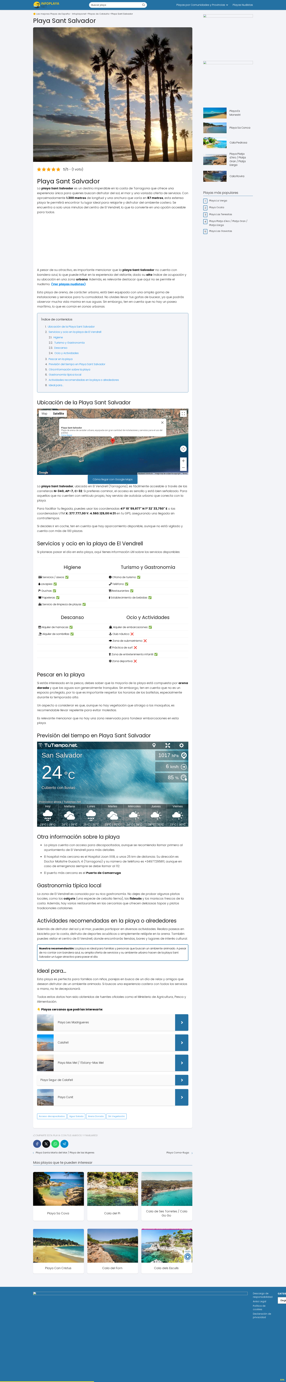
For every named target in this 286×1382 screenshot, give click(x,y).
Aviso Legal (259, 1301)
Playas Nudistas (243, 5)
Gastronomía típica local (65, 375)
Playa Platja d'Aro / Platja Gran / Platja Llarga (228, 223)
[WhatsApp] (55, 1144)
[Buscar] (143, 4)
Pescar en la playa (60, 359)
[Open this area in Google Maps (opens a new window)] (43, 473)
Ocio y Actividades (66, 353)
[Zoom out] (183, 467)
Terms (185, 474)
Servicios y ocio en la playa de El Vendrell (75, 332)
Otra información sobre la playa (69, 369)
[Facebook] (37, 1144)
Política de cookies (259, 1307)
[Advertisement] (112, 241)
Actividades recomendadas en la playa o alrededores (84, 380)
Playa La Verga (218, 200)
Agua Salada (76, 1116)
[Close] (162, 423)
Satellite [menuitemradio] (58, 413)
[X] (46, 1144)
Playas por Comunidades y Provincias (200, 5)
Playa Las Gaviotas (221, 231)
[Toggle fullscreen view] (183, 413)
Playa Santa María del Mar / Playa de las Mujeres (65, 1152)
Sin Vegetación (116, 1116)
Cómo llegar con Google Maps (113, 479)
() (68, 284)
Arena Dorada (96, 1116)
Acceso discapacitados (52, 1116)
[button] (113, 441)
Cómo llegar (66, 435)
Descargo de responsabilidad (262, 1295)
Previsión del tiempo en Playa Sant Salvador (77, 364)
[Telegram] (64, 1144)
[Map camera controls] (183, 449)
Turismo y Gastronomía (69, 343)
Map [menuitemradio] (44, 413)
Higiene (58, 337)
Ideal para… (56, 385)
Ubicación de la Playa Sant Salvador (71, 327)
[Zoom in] (183, 460)
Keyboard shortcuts (145, 474)
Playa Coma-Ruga (178, 1152)
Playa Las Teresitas (221, 214)
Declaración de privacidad (262, 1315)
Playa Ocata (217, 207)
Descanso (60, 348)
